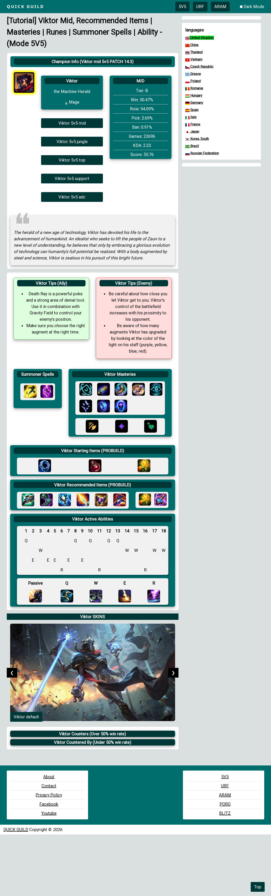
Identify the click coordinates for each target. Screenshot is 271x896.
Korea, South (199, 139)
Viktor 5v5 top (72, 160)
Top (257, 886)
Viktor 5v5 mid (72, 123)
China (193, 45)
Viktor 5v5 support (72, 178)
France (194, 124)
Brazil (194, 146)
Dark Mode (254, 6)
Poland (195, 81)
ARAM (220, 6)
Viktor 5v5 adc (72, 197)
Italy (193, 117)
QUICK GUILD (15, 829)
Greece (195, 74)
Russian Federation (204, 153)
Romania (196, 88)
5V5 (182, 6)
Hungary (195, 95)
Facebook (48, 804)
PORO (225, 804)
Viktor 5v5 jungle (72, 141)
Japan (194, 131)
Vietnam (195, 59)
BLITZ (225, 813)
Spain (194, 110)
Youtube (49, 813)
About (48, 776)
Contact (48, 785)
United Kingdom (201, 38)
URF (200, 6)
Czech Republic (201, 67)
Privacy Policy (49, 795)
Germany (196, 103)
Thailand (196, 52)
